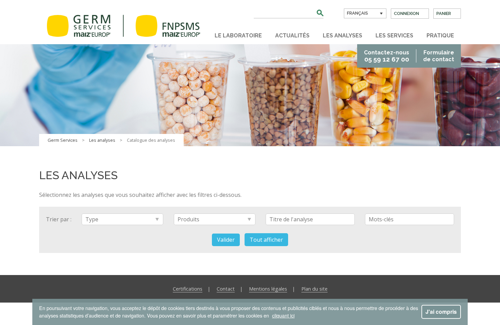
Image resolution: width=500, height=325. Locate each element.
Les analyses (342, 35)
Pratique (440, 35)
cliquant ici (283, 315)
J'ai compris (441, 311)
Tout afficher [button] (266, 239)
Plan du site (314, 289)
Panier (443, 13)
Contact (226, 289)
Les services (394, 35)
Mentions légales (268, 289)
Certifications (187, 289)
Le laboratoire (238, 35)
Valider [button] (226, 239)
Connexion (406, 13)
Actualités (292, 35)
